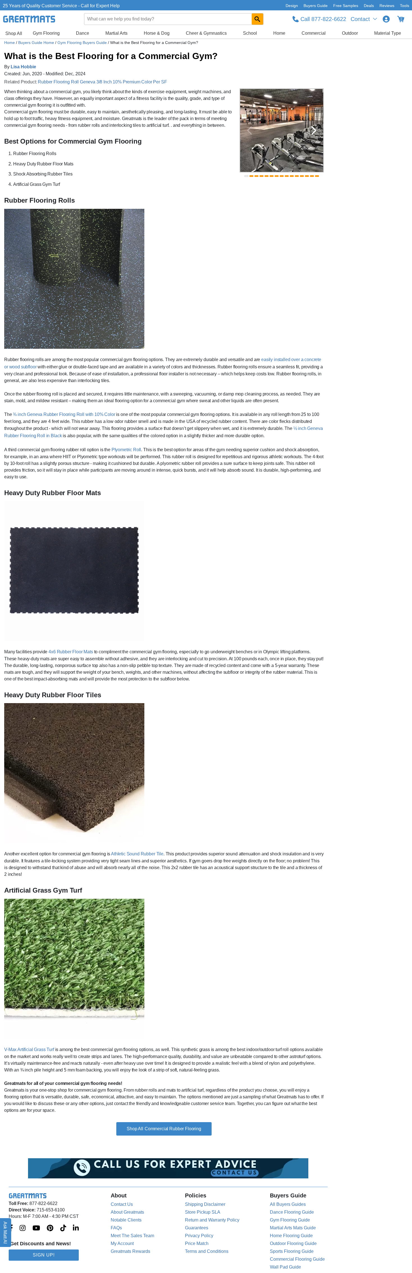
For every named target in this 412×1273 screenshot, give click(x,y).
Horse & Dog (157, 33)
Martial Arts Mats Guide (293, 1227)
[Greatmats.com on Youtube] (36, 1228)
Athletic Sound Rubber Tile (137, 853)
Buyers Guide (316, 5)
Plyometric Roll (126, 449)
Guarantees (196, 1227)
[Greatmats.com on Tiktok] (63, 1228)
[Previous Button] (249, 130)
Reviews (386, 5)
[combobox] (174, 19)
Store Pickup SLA (202, 1212)
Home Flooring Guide (291, 1235)
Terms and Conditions (206, 1251)
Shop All (13, 33)
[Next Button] (314, 130)
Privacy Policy (199, 1235)
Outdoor (350, 33)
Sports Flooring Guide (292, 1251)
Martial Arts (116, 33)
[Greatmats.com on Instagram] (23, 1228)
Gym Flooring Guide (290, 1220)
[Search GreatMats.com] (257, 19)
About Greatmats (127, 1212)
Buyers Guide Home (36, 42)
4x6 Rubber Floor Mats (70, 651)
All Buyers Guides (288, 1204)
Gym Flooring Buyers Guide (82, 42)
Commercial (314, 33)
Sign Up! (44, 1255)
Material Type (387, 33)
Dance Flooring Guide (292, 1212)
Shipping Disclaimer (205, 1204)
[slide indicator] (246, 176)
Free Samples (345, 5)
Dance (82, 33)
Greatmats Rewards (130, 1251)
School (250, 33)
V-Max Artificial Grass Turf (29, 1049)
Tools (404, 5)
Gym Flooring (46, 33)
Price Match (197, 1243)
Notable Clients (126, 1220)
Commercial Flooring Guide (297, 1259)
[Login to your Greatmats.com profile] (386, 19)
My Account (122, 1243)
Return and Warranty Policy (212, 1220)
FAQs (116, 1227)
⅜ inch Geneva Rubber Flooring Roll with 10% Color (64, 414)
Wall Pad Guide (285, 1267)
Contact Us (122, 1204)
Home (279, 33)
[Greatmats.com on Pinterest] (50, 1228)
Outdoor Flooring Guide (293, 1243)
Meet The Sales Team (132, 1235)
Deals (369, 5)
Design (292, 5)
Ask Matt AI (5, 1232)
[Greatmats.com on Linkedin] (76, 1228)
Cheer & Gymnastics (206, 33)
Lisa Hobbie (23, 66)
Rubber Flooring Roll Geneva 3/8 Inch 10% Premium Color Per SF (102, 81)
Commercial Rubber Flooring (173, 1128)
